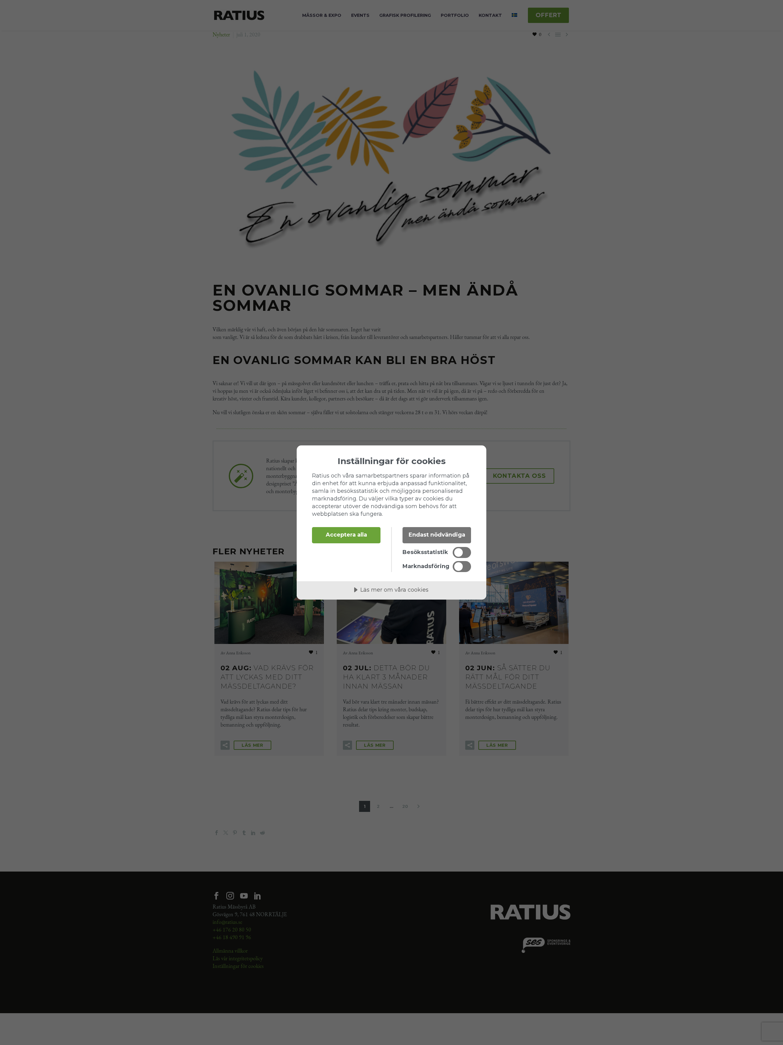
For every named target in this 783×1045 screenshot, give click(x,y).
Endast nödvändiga (437, 534)
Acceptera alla (346, 534)
